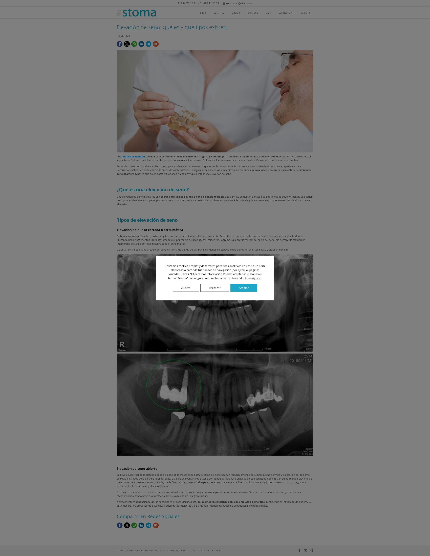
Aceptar (244, 288)
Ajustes (257, 278)
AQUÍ (191, 274)
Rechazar (215, 288)
